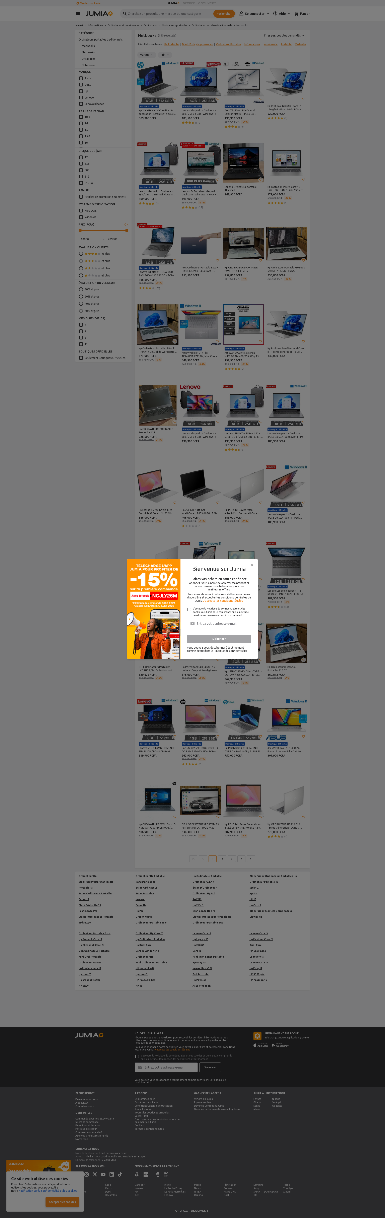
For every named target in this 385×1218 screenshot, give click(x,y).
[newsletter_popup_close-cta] (252, 565)
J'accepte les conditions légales (223, 600)
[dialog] (192, 609)
